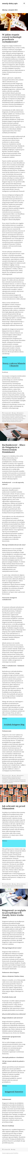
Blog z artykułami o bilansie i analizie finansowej (12, 417)
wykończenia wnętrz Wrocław (16, 886)
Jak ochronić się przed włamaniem (13, 807)
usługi (14, 413)
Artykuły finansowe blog (20, 415)
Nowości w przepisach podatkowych (12, 781)
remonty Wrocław (6, 886)
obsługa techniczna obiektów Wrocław (14, 885)
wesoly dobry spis (10, 3)
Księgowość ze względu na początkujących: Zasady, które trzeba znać (14, 914)
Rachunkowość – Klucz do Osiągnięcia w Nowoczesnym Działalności (13, 448)
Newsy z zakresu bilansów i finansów (14, 364)
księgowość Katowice (14, 1091)
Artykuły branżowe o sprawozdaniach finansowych (12, 415)
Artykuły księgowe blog (14, 724)
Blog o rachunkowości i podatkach (11, 779)
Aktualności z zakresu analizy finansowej (13, 413)
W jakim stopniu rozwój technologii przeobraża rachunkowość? (11, 38)
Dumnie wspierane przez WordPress (10, 1153)
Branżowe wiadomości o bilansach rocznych (11, 418)
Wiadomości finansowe (16, 421)
